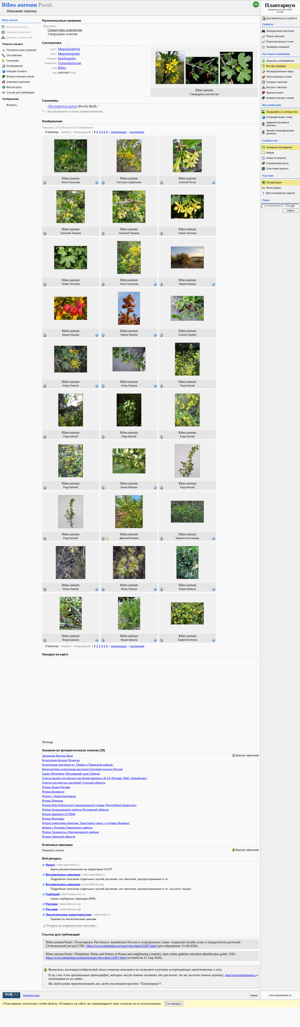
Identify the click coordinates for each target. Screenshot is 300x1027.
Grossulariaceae (69, 63)
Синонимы (13, 60)
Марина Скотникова (187, 538)
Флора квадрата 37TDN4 (58, 814)
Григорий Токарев (70, 233)
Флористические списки (20, 76)
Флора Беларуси (53, 791)
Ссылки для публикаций (20, 92)
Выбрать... (13, 105)
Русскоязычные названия (21, 50)
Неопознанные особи (279, 76)
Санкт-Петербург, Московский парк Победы (71, 773)
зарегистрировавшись (240, 975)
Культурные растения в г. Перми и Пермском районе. (77, 764)
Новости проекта (276, 158)
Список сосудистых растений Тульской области (73, 782)
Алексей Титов (187, 182)
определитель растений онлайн (280, 7)
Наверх (254, 995)
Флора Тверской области (58, 836)
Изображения (15, 66)
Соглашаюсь (174, 1003)
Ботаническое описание (63, 874)
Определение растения (280, 31)
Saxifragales (67, 58)
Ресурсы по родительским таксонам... (72, 925)
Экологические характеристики (68, 914)
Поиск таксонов (275, 36)
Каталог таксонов (276, 87)
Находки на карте (17, 71)
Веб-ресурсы (14, 87)
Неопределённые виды (280, 71)
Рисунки (52, 904)
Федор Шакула (187, 589)
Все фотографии (276, 66)
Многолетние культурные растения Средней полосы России (82, 769)
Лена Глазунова (70, 182)
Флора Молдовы (53, 818)
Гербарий (53, 894)
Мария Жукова (187, 284)
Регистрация (273, 187)
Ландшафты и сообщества (282, 111)
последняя (137, 132)
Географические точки (279, 117)
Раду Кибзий (187, 385)
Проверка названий (277, 47)
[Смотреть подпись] (45, 183)
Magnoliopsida (69, 54)
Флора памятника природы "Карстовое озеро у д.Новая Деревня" (86, 823)
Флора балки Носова (56, 787)
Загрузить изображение (280, 60)
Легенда (47, 742)
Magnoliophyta (69, 49)
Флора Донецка (52, 800)
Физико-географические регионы (280, 132)
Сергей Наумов (187, 334)
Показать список (53, 850)
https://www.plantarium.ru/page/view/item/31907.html (121, 946)
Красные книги (274, 92)
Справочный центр (277, 163)
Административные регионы (277, 124)
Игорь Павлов (71, 385)
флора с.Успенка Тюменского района (67, 827)
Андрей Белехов (187, 639)
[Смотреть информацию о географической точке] (96, 182)
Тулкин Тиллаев (187, 233)
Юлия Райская (129, 487)
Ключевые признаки (18, 81)
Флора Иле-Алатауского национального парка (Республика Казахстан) (89, 805)
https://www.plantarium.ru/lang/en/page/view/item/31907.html (86, 957)
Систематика (14, 55)
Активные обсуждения (279, 147)
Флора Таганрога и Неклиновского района (70, 832)
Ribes (62, 68)
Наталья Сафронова (129, 182)
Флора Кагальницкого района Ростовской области (75, 809)
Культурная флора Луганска (61, 760)
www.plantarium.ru (280, 995)
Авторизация (274, 182)
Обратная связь (31, 995)
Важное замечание (247, 755)
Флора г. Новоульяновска (59, 796)
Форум (270, 152)
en (256, 4)
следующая (119, 132)
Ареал (50, 864)
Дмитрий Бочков (129, 538)
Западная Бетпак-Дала (57, 755)
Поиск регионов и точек (279, 41)
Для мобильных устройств (281, 18)
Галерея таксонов (276, 82)
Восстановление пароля (280, 193)
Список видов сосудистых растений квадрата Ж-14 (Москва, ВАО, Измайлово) (94, 778)
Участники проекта (277, 168)
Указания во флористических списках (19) (73, 750)
